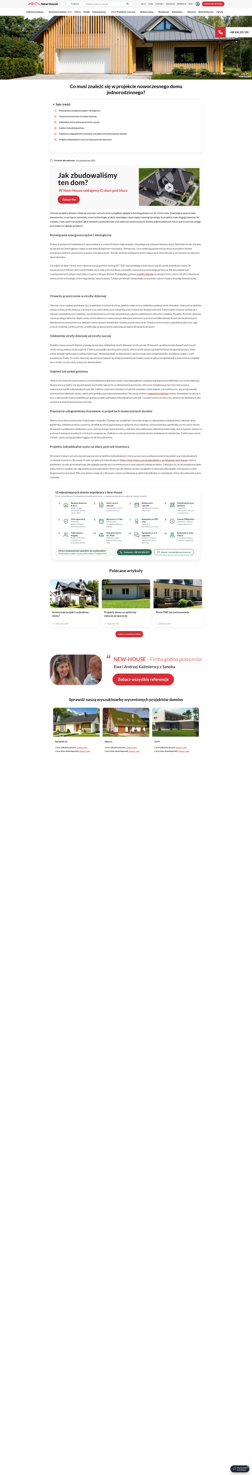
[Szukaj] (127, 4)
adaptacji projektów (158, 393)
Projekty (75, 4)
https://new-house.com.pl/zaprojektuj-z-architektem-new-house (154, 460)
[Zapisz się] (198, 4)
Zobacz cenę (82, 748)
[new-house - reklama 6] (126, 187)
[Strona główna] (43, 4)
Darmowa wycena (213, 4)
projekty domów (145, 274)
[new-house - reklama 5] (126, 670)
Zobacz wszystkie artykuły (129, 634)
